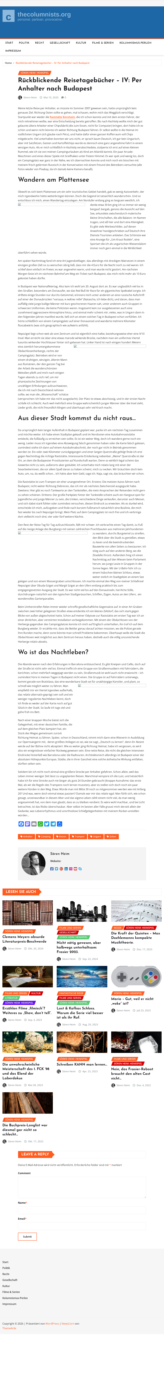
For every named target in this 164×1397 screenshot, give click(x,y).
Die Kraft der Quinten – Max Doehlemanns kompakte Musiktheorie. (135, 938)
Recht (39, 43)
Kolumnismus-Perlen (135, 43)
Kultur (81, 43)
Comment (24, 1173)
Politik (24, 43)
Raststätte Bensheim (62, 117)
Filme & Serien (103, 43)
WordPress (52, 1323)
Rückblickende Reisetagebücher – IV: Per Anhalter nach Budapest (53, 62)
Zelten (113, 836)
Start (9, 43)
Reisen (62, 836)
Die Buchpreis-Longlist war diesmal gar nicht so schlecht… (24, 1130)
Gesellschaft (60, 43)
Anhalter (28, 836)
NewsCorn (68, 1323)
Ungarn (97, 836)
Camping (46, 836)
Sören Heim (30, 97)
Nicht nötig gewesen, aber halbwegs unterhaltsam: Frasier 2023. (79, 947)
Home (8, 62)
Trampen (80, 836)
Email (22, 1218)
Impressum (13, 51)
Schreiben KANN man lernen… (82, 1064)
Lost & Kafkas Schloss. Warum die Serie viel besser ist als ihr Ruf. (80, 1013)
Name (22, 1202)
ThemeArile (9, 1328)
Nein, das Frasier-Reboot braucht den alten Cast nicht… (132, 1073)
